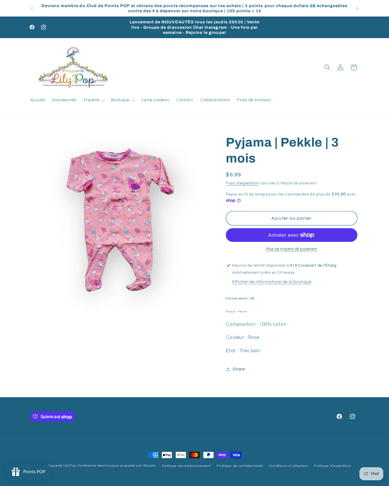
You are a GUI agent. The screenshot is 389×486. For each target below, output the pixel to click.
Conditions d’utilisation (288, 466)
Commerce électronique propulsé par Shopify (116, 465)
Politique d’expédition (332, 466)
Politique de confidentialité (240, 466)
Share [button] (239, 369)
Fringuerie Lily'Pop (60, 465)
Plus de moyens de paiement (291, 249)
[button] (93, 100)
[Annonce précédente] (32, 8)
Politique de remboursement (186, 466)
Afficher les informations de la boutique (271, 282)
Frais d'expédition (242, 183)
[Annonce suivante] (357, 8)
